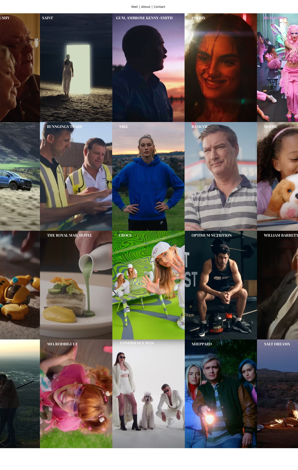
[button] (134, 7)
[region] (148, 67)
